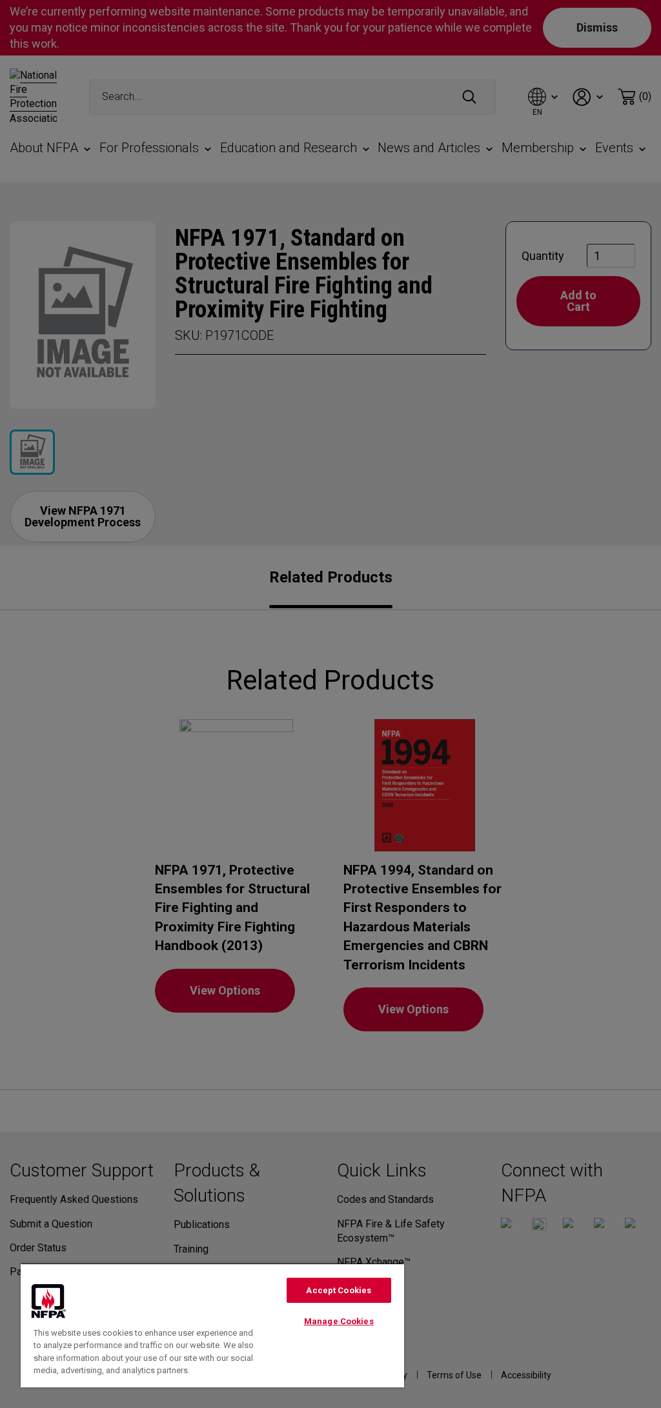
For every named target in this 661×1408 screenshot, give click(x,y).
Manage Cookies (339, 1321)
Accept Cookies (338, 1290)
